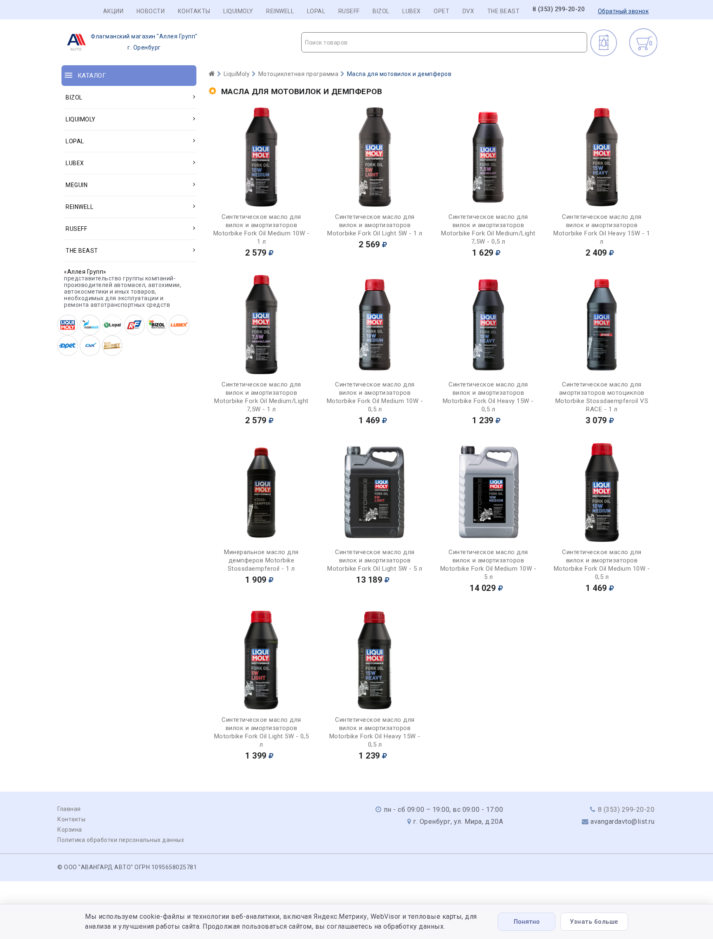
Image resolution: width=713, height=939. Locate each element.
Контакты (194, 11)
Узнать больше (594, 921)
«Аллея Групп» (85, 271)
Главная (69, 809)
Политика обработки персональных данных (120, 840)
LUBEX (411, 11)
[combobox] (444, 42)
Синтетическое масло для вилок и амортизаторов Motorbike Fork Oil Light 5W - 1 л (375, 225)
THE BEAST (503, 11)
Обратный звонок (623, 11)
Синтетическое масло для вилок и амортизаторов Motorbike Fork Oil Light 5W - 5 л (375, 560)
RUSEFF (349, 11)
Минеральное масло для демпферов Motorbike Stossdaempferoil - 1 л (261, 560)
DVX (469, 11)
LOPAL (316, 11)
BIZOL (381, 11)
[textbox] (444, 42)
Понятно (527, 921)
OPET (441, 11)
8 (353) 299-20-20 (559, 9)
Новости (151, 11)
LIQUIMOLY (238, 11)
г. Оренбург (144, 42)
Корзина (69, 829)
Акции (113, 11)
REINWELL (280, 11)
